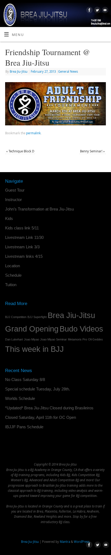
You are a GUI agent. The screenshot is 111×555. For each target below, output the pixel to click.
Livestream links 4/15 (24, 256)
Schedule (13, 275)
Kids (9, 218)
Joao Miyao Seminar (53, 339)
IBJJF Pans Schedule (24, 426)
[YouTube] (104, 11)
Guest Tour (15, 190)
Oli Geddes (95, 339)
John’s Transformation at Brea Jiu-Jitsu (39, 209)
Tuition (10, 284)
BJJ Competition (15, 317)
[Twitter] (96, 11)
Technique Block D (20, 151)
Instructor (13, 199)
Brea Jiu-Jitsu (18, 71)
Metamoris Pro (77, 339)
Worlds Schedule (20, 398)
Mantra (65, 542)
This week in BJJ (34, 349)
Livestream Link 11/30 (24, 237)
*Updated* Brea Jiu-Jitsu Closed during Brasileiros (49, 408)
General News (68, 71)
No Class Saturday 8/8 (25, 379)
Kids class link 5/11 (22, 228)
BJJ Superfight (37, 317)
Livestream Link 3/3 (22, 247)
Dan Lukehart (14, 339)
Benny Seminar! (92, 151)
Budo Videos (81, 328)
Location (12, 265)
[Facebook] (89, 11)
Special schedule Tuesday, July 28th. (37, 389)
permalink (33, 133)
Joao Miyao (31, 339)
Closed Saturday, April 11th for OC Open (40, 417)
